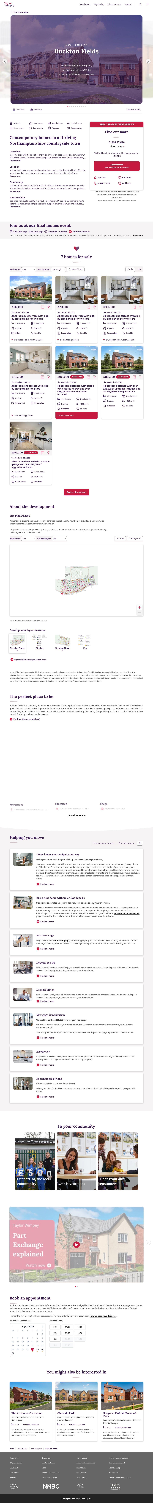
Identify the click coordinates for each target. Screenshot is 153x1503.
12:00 (79, 1327)
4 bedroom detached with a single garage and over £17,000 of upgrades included (30, 464)
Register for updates (76, 492)
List (139, 269)
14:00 (55, 1339)
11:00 (55, 1327)
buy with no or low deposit (126, 913)
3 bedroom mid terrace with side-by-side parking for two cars (30, 317)
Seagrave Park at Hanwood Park (119, 1415)
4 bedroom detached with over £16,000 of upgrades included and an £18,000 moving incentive (121, 388)
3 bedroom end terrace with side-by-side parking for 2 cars (30, 387)
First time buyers (126, 843)
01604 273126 (117, 142)
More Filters (77, 269)
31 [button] (13, 1353)
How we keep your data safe (103, 1316)
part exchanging (60, 940)
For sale (120, 538)
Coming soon (135, 538)
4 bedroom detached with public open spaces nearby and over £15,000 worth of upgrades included (75, 390)
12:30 (55, 1333)
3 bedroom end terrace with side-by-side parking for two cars (122, 317)
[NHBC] (51, 1486)
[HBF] (115, 1487)
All (140, 843)
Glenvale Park (66, 1413)
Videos (38, 109)
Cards (130, 269)
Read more (138, 235)
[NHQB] (80, 1487)
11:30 (67, 1327)
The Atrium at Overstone (26, 1413)
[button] (139, 607)
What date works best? (20, 1320)
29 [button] (37, 1349)
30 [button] (42, 1349)
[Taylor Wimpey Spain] (14, 1487)
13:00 (67, 1333)
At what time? (56, 1320)
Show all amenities (76, 815)
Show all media (133, 109)
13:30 (79, 1333)
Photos (20, 109)
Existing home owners (103, 843)
